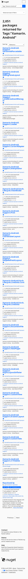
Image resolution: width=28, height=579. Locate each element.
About (14, 568)
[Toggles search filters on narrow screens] (24, 12)
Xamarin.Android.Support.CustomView (12, 393)
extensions (5, 496)
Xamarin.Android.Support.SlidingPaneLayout (11, 73)
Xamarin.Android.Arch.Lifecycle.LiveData (13, 303)
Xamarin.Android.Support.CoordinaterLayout (11, 234)
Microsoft (17, 55)
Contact (4, 530)
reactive (17, 494)
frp (22, 496)
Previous (10, 518)
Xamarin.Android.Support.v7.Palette (11, 460)
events (19, 496)
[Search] (24, 6)
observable (12, 496)
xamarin (5, 497)
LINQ (16, 496)
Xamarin (22, 55)
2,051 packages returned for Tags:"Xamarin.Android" (13, 29)
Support (5, 64)
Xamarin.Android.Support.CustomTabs (12, 437)
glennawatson (8, 484)
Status (3, 538)
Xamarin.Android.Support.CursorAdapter (13, 145)
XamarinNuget (6, 466)
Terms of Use (21, 568)
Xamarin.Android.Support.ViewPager (11, 347)
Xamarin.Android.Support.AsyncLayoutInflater (12, 370)
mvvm (5, 494)
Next (18, 518)
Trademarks (12, 572)
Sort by (5, 44)
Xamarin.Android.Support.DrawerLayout (13, 415)
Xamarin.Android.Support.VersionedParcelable (12, 49)
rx (13, 494)
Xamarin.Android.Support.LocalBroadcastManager (13, 98)
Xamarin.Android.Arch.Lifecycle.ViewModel (13, 189)
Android (11, 62)
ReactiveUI (8, 483)
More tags (10, 497)
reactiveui (15, 484)
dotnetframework (9, 55)
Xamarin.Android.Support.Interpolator (12, 167)
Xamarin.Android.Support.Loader (11, 123)
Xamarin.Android (18, 62)
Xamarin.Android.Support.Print (11, 211)
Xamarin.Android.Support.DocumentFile (13, 325)
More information (18, 507)
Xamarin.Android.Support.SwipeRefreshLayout (12, 258)
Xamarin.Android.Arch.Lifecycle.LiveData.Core (13, 281)
